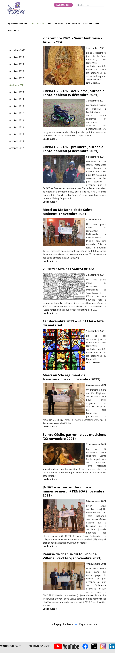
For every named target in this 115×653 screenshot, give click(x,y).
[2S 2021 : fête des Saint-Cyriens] (64, 286)
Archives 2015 (16, 127)
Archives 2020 (16, 92)
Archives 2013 (16, 141)
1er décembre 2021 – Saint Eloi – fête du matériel (73, 323)
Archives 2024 (16, 64)
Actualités (38, 23)
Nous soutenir (91, 23)
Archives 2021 (17, 85)
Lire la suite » (93, 82)
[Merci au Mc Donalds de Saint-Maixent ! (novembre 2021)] (64, 231)
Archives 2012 (16, 148)
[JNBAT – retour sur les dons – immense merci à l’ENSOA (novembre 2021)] (64, 515)
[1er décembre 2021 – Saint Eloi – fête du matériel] (64, 349)
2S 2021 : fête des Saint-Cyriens (69, 269)
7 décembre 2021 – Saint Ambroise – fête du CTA (72, 40)
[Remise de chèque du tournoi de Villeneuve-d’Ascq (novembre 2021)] (64, 575)
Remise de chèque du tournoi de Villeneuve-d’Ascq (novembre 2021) (72, 556)
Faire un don (63, 5)
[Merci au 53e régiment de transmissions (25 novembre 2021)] (64, 398)
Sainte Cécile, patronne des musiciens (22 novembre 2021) (74, 436)
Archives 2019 (16, 99)
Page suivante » (88, 624)
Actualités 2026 (17, 50)
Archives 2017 (16, 113)
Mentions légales (10, 646)
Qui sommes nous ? (18, 23)
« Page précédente (62, 624)
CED (49, 23)
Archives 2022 (16, 78)
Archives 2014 (16, 134)
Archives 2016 (16, 120)
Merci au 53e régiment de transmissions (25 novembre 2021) (71, 377)
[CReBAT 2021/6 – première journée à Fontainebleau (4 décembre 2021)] (64, 168)
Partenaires (73, 23)
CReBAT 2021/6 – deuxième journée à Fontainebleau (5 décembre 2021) (73, 92)
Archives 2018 (16, 106)
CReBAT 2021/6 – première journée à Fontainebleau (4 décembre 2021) (73, 148)
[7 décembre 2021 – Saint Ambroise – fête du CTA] (64, 65)
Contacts (13, 30)
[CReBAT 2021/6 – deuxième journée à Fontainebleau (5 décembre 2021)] (64, 112)
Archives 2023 (16, 71)
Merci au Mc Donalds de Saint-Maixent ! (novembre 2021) (68, 211)
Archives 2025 (16, 57)
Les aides (58, 23)
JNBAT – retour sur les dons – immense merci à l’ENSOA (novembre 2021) (73, 491)
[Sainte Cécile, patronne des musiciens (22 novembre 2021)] (64, 453)
